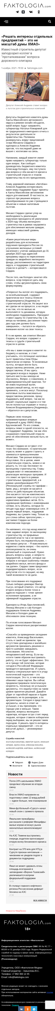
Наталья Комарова (16, 742)
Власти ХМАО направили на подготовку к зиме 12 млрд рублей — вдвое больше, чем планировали (28, 797)
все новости (40, 900)
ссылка (50, 992)
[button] (6, 21)
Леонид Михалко (35, 745)
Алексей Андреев (15, 748)
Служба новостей (15, 738)
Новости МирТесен (16, 911)
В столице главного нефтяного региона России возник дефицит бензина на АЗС (26, 889)
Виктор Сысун (33, 742)
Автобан (29, 748)
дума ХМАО (20, 745)
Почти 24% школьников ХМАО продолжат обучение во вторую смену (25, 784)
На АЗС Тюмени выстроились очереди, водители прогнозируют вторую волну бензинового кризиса (27, 838)
